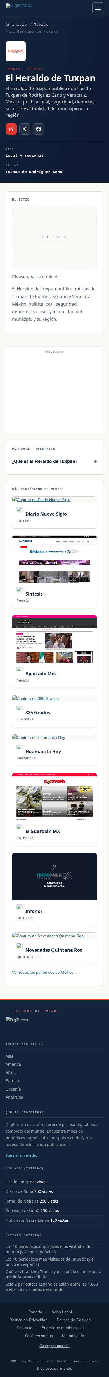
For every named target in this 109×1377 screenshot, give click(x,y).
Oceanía (13, 1089)
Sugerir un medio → (24, 1155)
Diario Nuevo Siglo (45, 514)
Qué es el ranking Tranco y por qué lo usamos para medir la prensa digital (53, 1274)
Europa (12, 1080)
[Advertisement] (54, 393)
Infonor (33, 911)
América (13, 1064)
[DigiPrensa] (33, 1021)
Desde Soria (17, 1181)
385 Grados (37, 713)
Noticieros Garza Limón (27, 1220)
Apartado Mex (40, 674)
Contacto (24, 1328)
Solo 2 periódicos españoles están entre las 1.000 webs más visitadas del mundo (52, 1287)
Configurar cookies (54, 1346)
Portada (35, 1312)
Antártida (14, 1097)
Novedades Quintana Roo (53, 950)
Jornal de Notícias (22, 1201)
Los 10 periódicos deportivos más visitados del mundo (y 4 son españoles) (49, 1249)
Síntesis (33, 594)
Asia (9, 1056)
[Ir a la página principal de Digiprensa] (31, 7)
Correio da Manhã (22, 1210)
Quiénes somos (39, 1336)
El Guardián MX (42, 831)
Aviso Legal (61, 1312)
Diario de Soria (19, 1191)
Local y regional (24, 155)
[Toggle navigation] (97, 7)
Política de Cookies (74, 1320)
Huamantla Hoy (42, 752)
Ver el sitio (55, 237)
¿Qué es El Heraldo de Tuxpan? (44, 461)
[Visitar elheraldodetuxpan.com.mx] (11, 129)
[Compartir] (24, 129)
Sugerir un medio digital (63, 1328)
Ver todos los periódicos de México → (45, 972)
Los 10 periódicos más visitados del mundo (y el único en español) (50, 1262)
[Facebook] (38, 129)
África (11, 1072)
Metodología (73, 1336)
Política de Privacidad (29, 1320)
